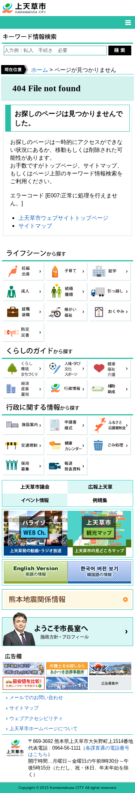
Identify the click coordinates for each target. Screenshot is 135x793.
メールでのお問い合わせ (36, 697)
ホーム (39, 70)
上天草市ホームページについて (43, 728)
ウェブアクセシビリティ (36, 718)
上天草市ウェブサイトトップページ (63, 218)
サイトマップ (35, 225)
